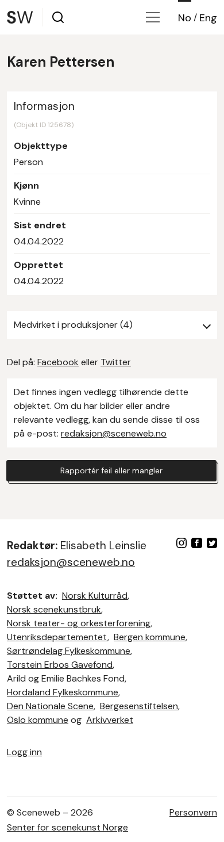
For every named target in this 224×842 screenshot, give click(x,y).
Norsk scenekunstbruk (54, 609)
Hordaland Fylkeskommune (62, 692)
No (184, 18)
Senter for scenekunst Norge (67, 827)
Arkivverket (109, 720)
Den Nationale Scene (50, 706)
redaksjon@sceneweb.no (114, 433)
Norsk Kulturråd (95, 596)
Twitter (116, 362)
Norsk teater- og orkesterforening (78, 623)
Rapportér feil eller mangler (111, 470)
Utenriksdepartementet (57, 637)
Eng (208, 18)
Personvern (193, 812)
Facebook (58, 362)
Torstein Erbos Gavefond (60, 665)
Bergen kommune (150, 637)
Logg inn (24, 752)
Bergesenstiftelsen (139, 706)
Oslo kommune (37, 720)
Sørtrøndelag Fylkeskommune (68, 651)
